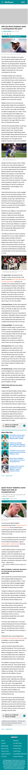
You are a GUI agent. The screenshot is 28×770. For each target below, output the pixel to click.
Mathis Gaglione (7, 31)
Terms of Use (5, 751)
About (3, 740)
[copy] (10, 34)
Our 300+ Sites (17, 743)
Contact (3, 743)
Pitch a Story (4, 748)
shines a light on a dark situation (10, 544)
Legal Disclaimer (6, 754)
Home (2, 475)
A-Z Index (4, 756)
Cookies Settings (18, 756)
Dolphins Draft (9, 475)
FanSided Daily (17, 746)
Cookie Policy (17, 751)
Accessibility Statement (20, 754)
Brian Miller (6, 498)
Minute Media (8, 760)
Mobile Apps (4, 746)
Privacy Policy (17, 748)
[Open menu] (2, 2)
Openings (16, 740)
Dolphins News (9, 729)
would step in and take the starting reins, (13, 638)
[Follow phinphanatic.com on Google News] (24, 426)
